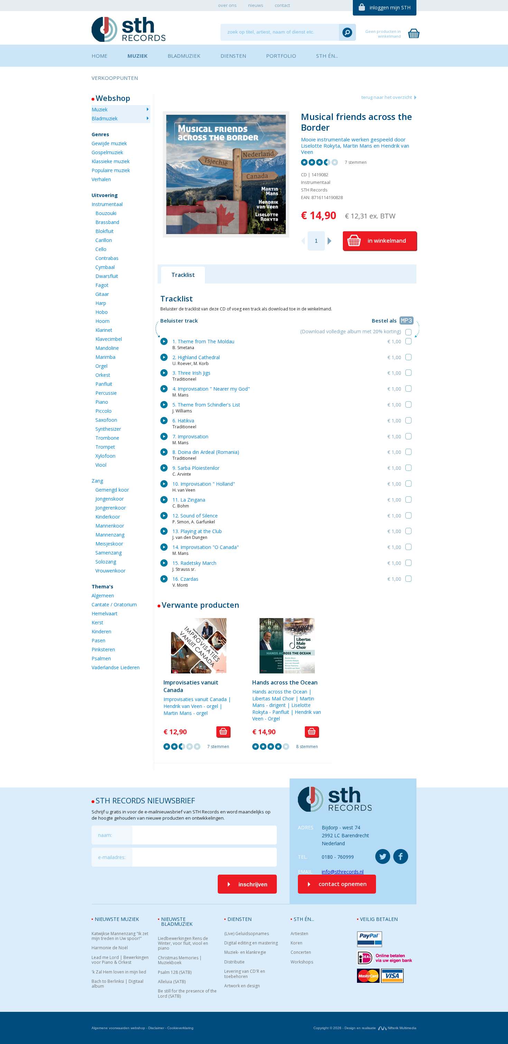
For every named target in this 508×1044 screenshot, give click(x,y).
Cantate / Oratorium (114, 604)
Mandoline (107, 348)
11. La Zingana (188, 499)
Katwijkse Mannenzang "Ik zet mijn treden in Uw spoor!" (120, 936)
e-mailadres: (111, 857)
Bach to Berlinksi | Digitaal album (117, 984)
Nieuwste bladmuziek (176, 921)
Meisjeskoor (109, 543)
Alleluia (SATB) (172, 981)
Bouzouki (105, 213)
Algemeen (103, 595)
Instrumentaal (107, 204)
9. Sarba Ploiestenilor (195, 468)
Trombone (107, 438)
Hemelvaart (104, 613)
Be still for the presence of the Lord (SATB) (187, 994)
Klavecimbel (108, 339)
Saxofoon (106, 420)
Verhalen (101, 179)
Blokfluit (104, 231)
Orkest (102, 375)
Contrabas (107, 258)
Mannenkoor (109, 525)
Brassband (107, 222)
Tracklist (183, 275)
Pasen (98, 640)
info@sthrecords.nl (343, 871)
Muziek (99, 109)
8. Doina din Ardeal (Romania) (205, 452)
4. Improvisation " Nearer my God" (211, 388)
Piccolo (103, 411)
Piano (101, 402)
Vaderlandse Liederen (116, 667)
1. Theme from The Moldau (203, 341)
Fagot (102, 285)
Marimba (105, 357)
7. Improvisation (190, 436)
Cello (100, 249)
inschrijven (252, 884)
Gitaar (102, 294)
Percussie (106, 393)
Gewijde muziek (109, 143)
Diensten (239, 919)
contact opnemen (343, 884)
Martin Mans (357, 145)
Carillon (103, 240)
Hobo (101, 312)
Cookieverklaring (180, 1028)
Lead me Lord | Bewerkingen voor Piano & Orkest (120, 960)
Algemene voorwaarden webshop (118, 1028)
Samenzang (108, 552)
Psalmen (101, 658)
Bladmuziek (104, 118)
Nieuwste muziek (117, 919)
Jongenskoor (109, 498)
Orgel (101, 366)
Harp (100, 303)
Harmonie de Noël (110, 947)
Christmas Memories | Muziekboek (180, 961)
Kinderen (101, 631)
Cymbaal (105, 267)
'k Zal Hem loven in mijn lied (119, 972)
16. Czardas (185, 579)
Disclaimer (156, 1028)
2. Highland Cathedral (196, 357)
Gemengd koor (112, 489)
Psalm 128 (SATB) (174, 972)
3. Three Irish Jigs (191, 373)
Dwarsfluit (106, 276)
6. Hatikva (183, 420)
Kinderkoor (107, 516)
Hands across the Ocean (285, 682)
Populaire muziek (111, 170)
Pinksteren (103, 649)
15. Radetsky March (194, 563)
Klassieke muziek (111, 161)
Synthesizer (108, 429)
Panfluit (103, 384)
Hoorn (102, 321)
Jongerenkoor (110, 507)
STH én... (304, 919)
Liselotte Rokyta (320, 145)
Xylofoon (105, 456)
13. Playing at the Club (197, 531)
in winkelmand (387, 240)
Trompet (105, 447)
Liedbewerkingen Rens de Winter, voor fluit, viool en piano (183, 943)
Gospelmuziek (107, 152)
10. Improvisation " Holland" (203, 484)
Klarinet (103, 330)
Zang (97, 480)
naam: (105, 835)
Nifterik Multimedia (401, 1028)
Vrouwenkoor (110, 570)
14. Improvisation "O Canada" (205, 547)
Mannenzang (109, 534)
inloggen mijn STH (390, 7)
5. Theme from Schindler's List (206, 404)
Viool (100, 465)
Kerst (97, 622)
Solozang (105, 561)
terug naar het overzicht (386, 97)
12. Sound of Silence (195, 515)
